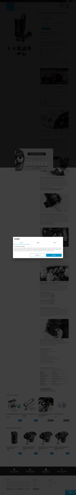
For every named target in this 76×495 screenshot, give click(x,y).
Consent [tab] (21, 242)
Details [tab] (38, 242)
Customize (37, 255)
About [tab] (54, 242)
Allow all (54, 255)
